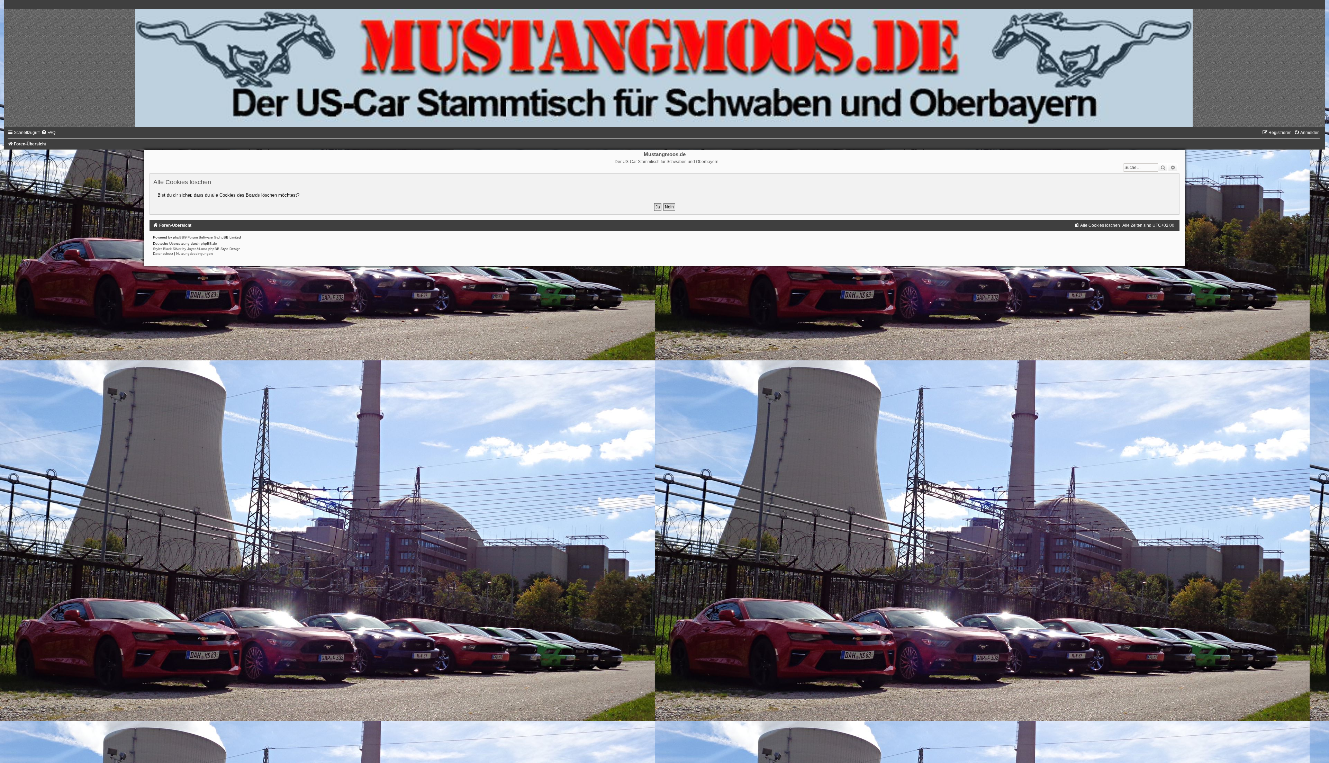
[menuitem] (48, 132)
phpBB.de (209, 243)
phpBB (178, 237)
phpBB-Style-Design (224, 249)
